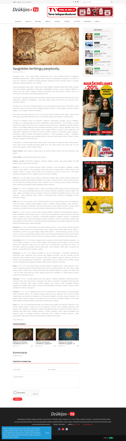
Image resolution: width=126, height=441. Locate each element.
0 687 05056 (76, 424)
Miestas (28, 21)
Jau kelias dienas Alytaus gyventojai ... (100, 45)
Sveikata (67, 21)
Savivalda (18, 21)
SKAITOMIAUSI (98, 30)
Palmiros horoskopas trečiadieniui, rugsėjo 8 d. (44, 342)
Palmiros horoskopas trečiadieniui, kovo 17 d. (20, 342)
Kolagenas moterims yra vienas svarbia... (100, 36)
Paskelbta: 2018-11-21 (19, 72)
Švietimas (38, 21)
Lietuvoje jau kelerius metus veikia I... (101, 71)
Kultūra (77, 21)
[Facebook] (73, 1)
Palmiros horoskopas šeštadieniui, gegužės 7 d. (67, 342)
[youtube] (76, 1)
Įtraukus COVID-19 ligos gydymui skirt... (100, 53)
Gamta (97, 21)
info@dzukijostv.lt (88, 424)
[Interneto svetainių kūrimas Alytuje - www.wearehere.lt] (110, 438)
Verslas (47, 21)
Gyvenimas (87, 21)
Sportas (57, 21)
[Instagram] (78, 1)
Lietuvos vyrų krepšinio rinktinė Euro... (102, 62)
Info (14, 2)
